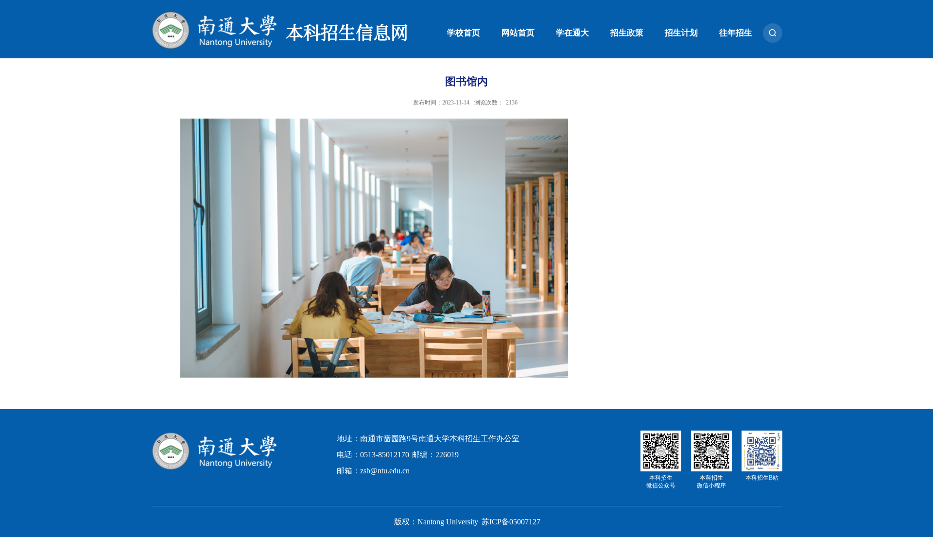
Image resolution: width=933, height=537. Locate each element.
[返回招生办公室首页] (214, 434)
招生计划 (681, 32)
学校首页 (463, 32)
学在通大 (572, 32)
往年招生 (735, 32)
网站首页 (518, 32)
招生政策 (626, 32)
